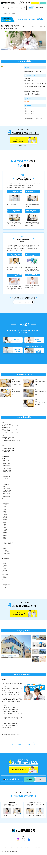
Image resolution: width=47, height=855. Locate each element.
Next (29, 649)
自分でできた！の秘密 (11, 8)
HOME (2, 13)
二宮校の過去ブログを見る (23, 744)
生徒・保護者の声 (23, 8)
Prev (1, 649)
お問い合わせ (40, 779)
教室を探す (5, 13)
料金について (17, 8)
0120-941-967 (26, 101)
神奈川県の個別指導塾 (11, 13)
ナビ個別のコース (4, 8)
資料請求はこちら (23, 145)
